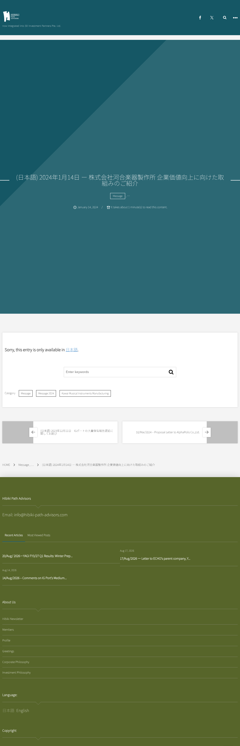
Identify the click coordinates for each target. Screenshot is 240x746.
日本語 (72, 349)
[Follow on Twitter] (212, 17)
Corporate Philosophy (15, 662)
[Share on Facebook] (200, 17)
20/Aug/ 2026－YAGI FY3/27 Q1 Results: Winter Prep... (37, 556)
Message (117, 196)
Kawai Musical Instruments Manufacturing (85, 393)
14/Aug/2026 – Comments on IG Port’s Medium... (34, 578)
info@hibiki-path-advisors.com (41, 514)
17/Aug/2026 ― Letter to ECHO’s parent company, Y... (155, 558)
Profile (6, 640)
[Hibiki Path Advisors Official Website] (11, 16)
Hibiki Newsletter (12, 619)
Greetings (8, 651)
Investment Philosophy (16, 672)
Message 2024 (46, 393)
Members (8, 630)
